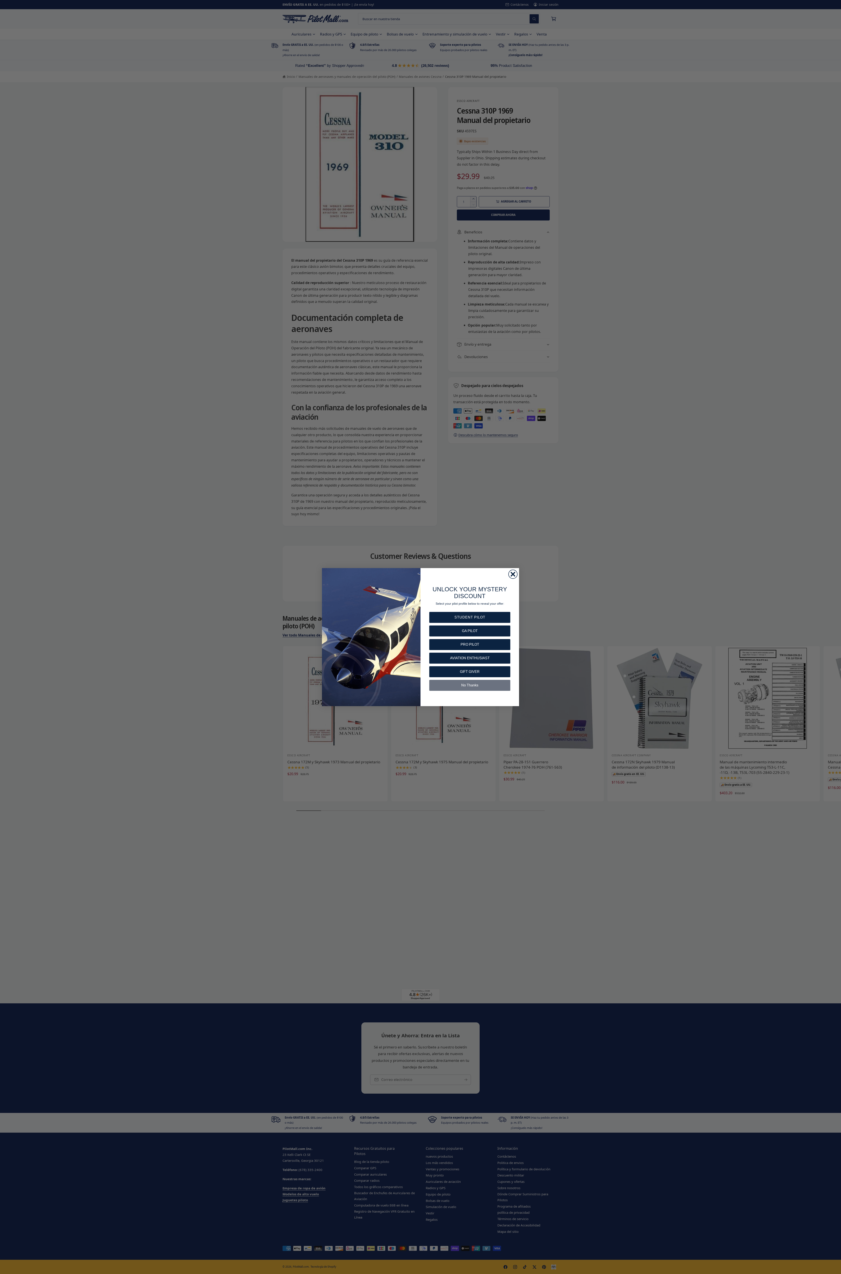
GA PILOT (470, 631)
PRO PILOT (470, 644)
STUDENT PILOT (469, 617)
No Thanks (469, 685)
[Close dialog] (513, 574)
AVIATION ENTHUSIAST (470, 658)
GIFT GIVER (470, 671)
